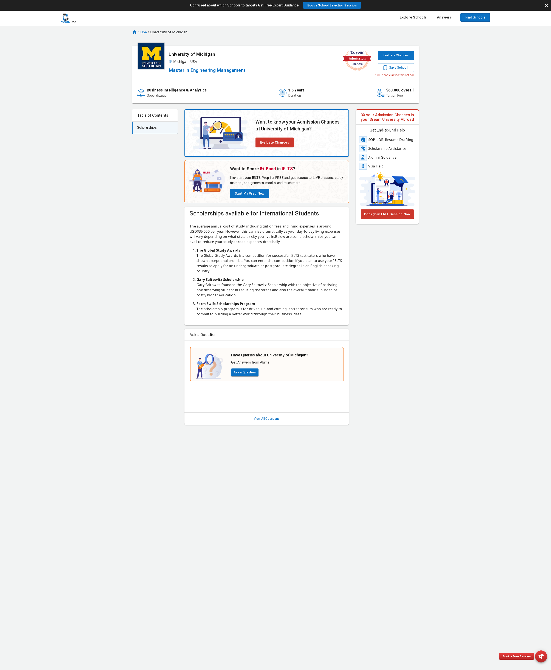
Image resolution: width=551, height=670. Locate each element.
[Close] (546, 5)
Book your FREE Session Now (387, 214)
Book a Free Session (517, 656)
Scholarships (147, 127)
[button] (332, 5)
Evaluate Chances (396, 55)
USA (143, 32)
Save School (398, 67)
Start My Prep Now (250, 193)
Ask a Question (245, 372)
